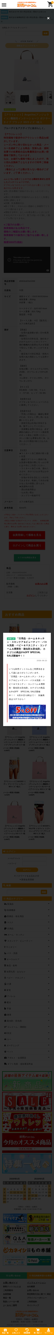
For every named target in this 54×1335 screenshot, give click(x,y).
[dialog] (27, 679)
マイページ (49, 1333)
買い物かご (38, 1333)
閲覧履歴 (27, 1333)
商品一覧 (5, 1333)
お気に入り (16, 1333)
